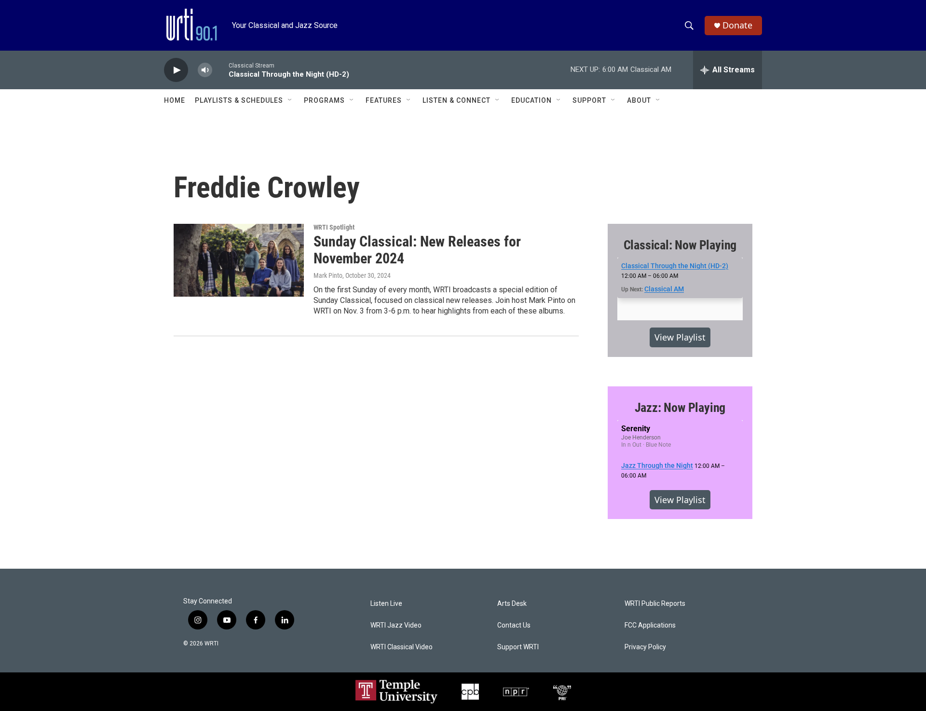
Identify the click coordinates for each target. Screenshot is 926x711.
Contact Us (514, 625)
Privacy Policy (645, 647)
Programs (324, 100)
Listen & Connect (456, 100)
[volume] (205, 70)
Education (531, 100)
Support (589, 100)
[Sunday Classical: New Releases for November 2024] (239, 260)
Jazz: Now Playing (680, 407)
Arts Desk (512, 603)
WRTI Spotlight (333, 227)
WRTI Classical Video (401, 647)
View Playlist (680, 337)
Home (174, 100)
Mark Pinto (327, 275)
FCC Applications (650, 625)
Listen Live (386, 603)
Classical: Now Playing (680, 245)
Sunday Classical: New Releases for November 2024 (417, 250)
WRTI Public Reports (655, 603)
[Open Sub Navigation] (290, 100)
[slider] (220, 70)
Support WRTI (518, 647)
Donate (737, 25)
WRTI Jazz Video (396, 625)
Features (384, 100)
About (639, 100)
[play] (176, 70)
